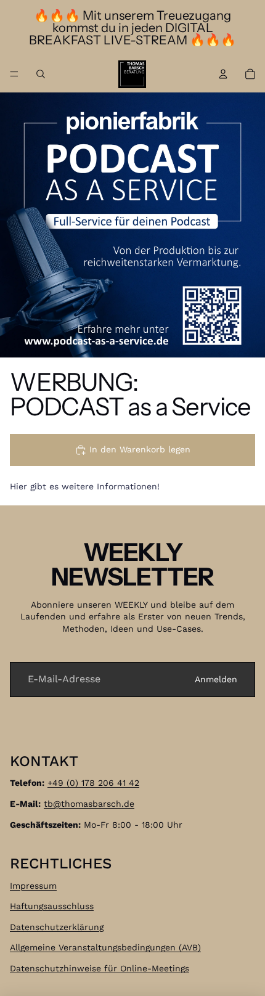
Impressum (33, 885)
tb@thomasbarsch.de (89, 804)
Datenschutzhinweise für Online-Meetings (99, 968)
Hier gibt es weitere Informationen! (85, 486)
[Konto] (223, 74)
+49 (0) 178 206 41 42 (93, 783)
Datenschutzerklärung (57, 927)
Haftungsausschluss (52, 906)
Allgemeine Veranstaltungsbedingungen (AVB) (105, 947)
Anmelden (216, 679)
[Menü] (14, 74)
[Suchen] (40, 74)
